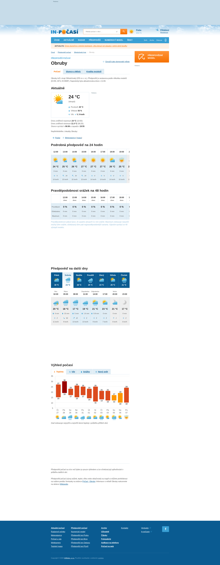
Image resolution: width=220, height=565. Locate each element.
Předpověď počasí (64, 52)
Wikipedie (64, 484)
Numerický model (78, 532)
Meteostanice (70, 138)
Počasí (57, 71)
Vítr (73, 372)
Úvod (53, 52)
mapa (79, 138)
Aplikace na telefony (110, 543)
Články (104, 535)
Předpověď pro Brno (79, 539)
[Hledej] (123, 31)
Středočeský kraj (80, 52)
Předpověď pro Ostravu (80, 543)
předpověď (95, 40)
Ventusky (145, 528)
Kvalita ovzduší (93, 71)
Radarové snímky (58, 532)
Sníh (145, 40)
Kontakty (124, 528)
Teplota (59, 372)
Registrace (164, 32)
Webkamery (56, 543)
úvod (57, 40)
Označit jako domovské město (117, 62)
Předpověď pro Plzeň (79, 546)
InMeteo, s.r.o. (69, 558)
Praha (138, 30)
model (114, 40)
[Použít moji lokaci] (116, 32)
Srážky (86, 372)
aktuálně (69, 40)
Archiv (152, 40)
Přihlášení (164, 30)
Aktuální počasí (58, 528)
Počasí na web (107, 546)
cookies (101, 558)
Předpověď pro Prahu (80, 535)
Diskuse (159, 40)
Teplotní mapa (56, 546)
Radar (57, 138)
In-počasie (145, 532)
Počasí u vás (56, 539)
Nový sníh (103, 372)
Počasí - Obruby (88, 481)
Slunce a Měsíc (73, 71)
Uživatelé (105, 532)
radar (81, 40)
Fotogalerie (106, 539)
